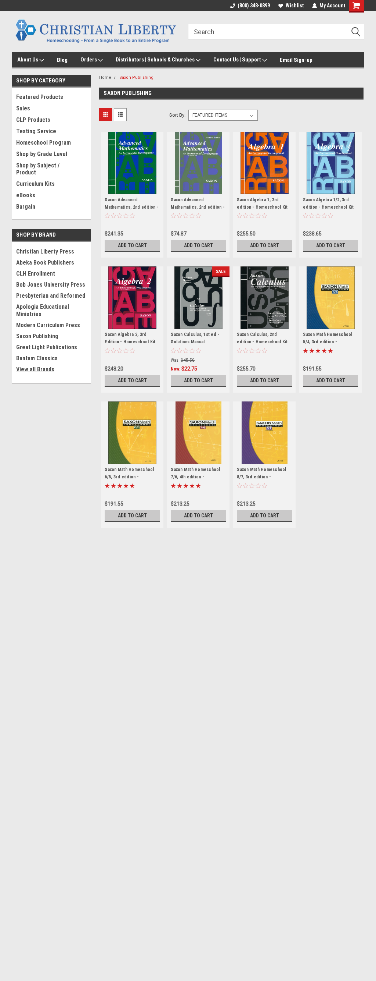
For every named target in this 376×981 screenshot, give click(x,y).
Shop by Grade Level (41, 153)
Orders (89, 59)
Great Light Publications (46, 347)
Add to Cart (132, 245)
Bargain (25, 206)
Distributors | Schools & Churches (156, 59)
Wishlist (295, 5)
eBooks (25, 195)
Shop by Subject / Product (37, 169)
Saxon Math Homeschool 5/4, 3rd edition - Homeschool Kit (327, 342)
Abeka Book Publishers (45, 262)
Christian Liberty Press (45, 251)
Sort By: (177, 115)
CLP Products (33, 119)
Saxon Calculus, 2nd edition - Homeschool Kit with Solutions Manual (262, 342)
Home (105, 77)
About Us (28, 59)
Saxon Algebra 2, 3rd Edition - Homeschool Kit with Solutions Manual (130, 342)
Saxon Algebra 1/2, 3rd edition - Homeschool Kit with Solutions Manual (328, 207)
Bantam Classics (37, 358)
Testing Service (36, 131)
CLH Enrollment (35, 273)
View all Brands (35, 369)
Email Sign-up (296, 60)
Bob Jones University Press (50, 284)
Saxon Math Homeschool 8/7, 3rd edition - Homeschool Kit (261, 477)
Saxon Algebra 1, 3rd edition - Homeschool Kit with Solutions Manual (262, 207)
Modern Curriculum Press (48, 325)
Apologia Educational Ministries (42, 310)
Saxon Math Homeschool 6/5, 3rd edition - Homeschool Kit (129, 477)
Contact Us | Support (237, 59)
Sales (23, 108)
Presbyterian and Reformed (50, 295)
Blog (62, 60)
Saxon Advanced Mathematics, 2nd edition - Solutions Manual (198, 207)
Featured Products (39, 96)
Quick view (132, 189)
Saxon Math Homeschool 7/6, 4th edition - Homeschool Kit (195, 477)
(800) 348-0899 (254, 5)
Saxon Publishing (37, 336)
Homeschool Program (43, 142)
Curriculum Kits (35, 183)
